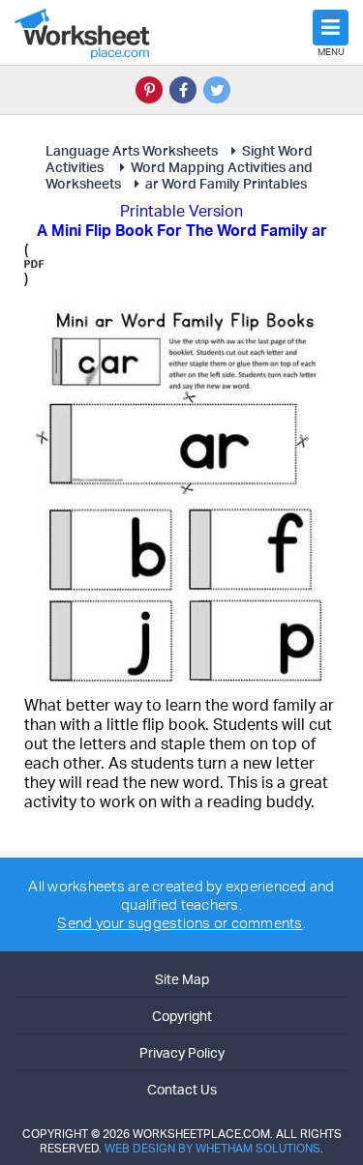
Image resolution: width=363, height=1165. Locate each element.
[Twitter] (216, 89)
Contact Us (182, 1089)
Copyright (182, 1015)
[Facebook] (183, 89)
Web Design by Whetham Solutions (212, 1148)
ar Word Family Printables (226, 183)
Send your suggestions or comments (179, 923)
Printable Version (181, 210)
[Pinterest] (149, 89)
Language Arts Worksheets (131, 150)
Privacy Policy (182, 1052)
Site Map (182, 979)
